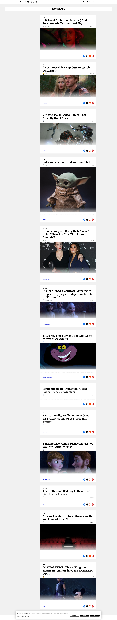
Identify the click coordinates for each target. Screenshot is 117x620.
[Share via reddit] (90, 56)
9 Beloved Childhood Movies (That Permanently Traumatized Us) (65, 21)
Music (41, 1)
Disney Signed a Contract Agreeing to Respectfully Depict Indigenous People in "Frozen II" (67, 294)
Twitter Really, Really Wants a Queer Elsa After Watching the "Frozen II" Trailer (67, 419)
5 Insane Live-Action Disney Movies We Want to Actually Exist (68, 445)
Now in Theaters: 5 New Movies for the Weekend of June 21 (68, 517)
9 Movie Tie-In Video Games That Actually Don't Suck (64, 116)
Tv (50, 1)
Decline (84, 615)
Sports (76, 1)
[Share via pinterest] (93, 56)
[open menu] (21, 2)
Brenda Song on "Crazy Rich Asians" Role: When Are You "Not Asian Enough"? (66, 234)
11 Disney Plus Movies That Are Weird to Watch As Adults (67, 337)
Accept (95, 615)
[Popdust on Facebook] (83, 2)
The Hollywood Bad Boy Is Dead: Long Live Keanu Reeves (67, 492)
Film (47, 1)
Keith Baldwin (47, 26)
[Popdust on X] (85, 2)
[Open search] (94, 2)
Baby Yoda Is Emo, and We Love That (66, 162)
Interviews (62, 1)
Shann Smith (47, 576)
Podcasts (70, 1)
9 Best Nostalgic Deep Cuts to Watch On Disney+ (66, 69)
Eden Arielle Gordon (48, 300)
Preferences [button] (27, 616)
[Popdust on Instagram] (90, 2)
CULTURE (55, 1)
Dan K (46, 121)
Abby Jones (47, 165)
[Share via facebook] (84, 56)
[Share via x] (87, 56)
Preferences (74, 615)
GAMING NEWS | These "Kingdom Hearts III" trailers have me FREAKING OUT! (68, 571)
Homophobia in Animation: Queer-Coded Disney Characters (65, 390)
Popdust (22, 4)
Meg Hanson (47, 240)
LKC (46, 73)
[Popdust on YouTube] (88, 2)
